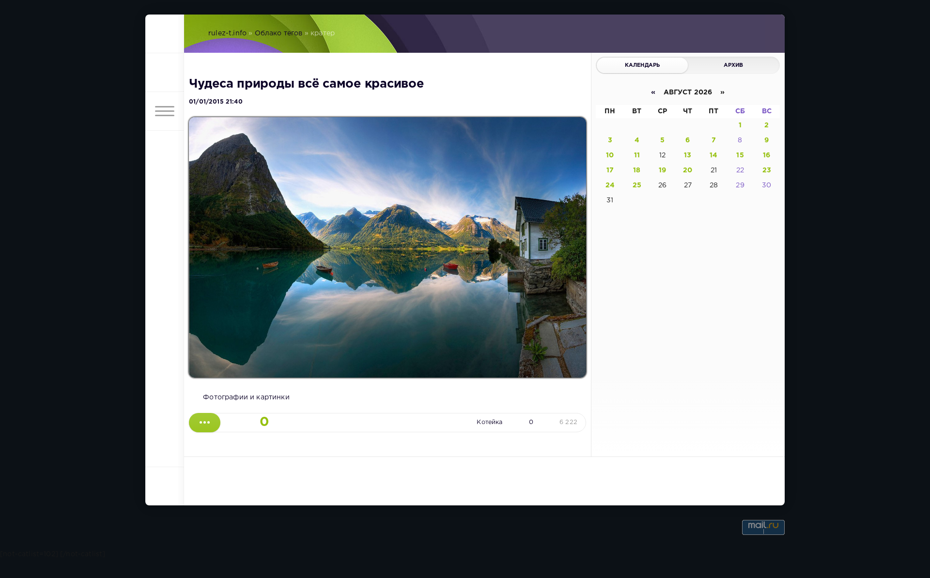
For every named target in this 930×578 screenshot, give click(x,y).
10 (610, 155)
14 (713, 155)
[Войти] (164, 72)
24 (610, 185)
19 (662, 170)
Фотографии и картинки (246, 397)
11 (637, 155)
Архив (734, 65)
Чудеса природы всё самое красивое (306, 84)
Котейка (489, 422)
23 (766, 170)
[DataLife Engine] (164, 34)
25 (637, 185)
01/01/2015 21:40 (216, 102)
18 (636, 170)
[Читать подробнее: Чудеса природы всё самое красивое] (204, 422)
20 (687, 170)
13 (687, 155)
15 (740, 155)
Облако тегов (279, 33)
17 (610, 170)
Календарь (642, 65)
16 (766, 155)
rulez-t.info (227, 33)
